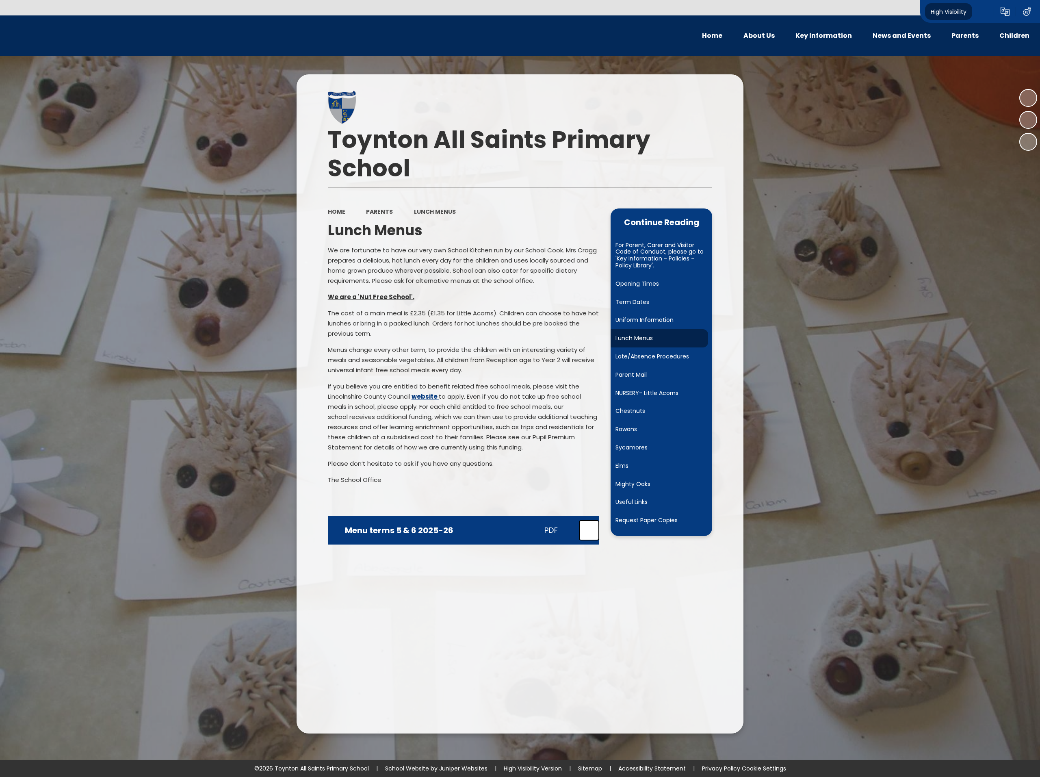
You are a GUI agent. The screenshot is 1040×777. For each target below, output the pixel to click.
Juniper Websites (463, 768)
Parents (379, 212)
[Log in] (1027, 11)
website (425, 396)
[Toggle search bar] (983, 11)
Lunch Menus (435, 212)
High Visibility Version (533, 768)
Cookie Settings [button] (764, 768)
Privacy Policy (721, 768)
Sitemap (590, 768)
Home (336, 212)
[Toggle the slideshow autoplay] (1028, 98)
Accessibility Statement (652, 768)
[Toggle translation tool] (1005, 11)
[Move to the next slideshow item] (1028, 142)
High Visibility (948, 11)
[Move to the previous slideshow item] (1028, 120)
